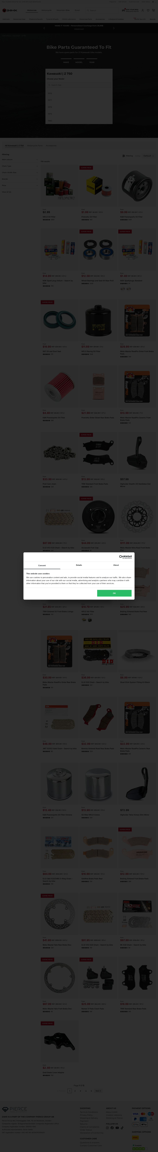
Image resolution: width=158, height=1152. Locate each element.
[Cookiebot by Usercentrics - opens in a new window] (121, 557)
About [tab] (116, 565)
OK (114, 593)
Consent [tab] (42, 565)
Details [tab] (79, 565)
